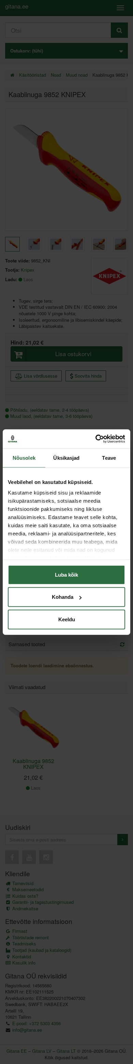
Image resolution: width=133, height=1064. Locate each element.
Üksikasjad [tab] (66, 457)
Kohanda (62, 597)
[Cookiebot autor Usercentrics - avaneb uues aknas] (95, 439)
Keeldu (66, 619)
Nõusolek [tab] (24, 457)
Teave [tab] (109, 457)
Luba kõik (66, 574)
